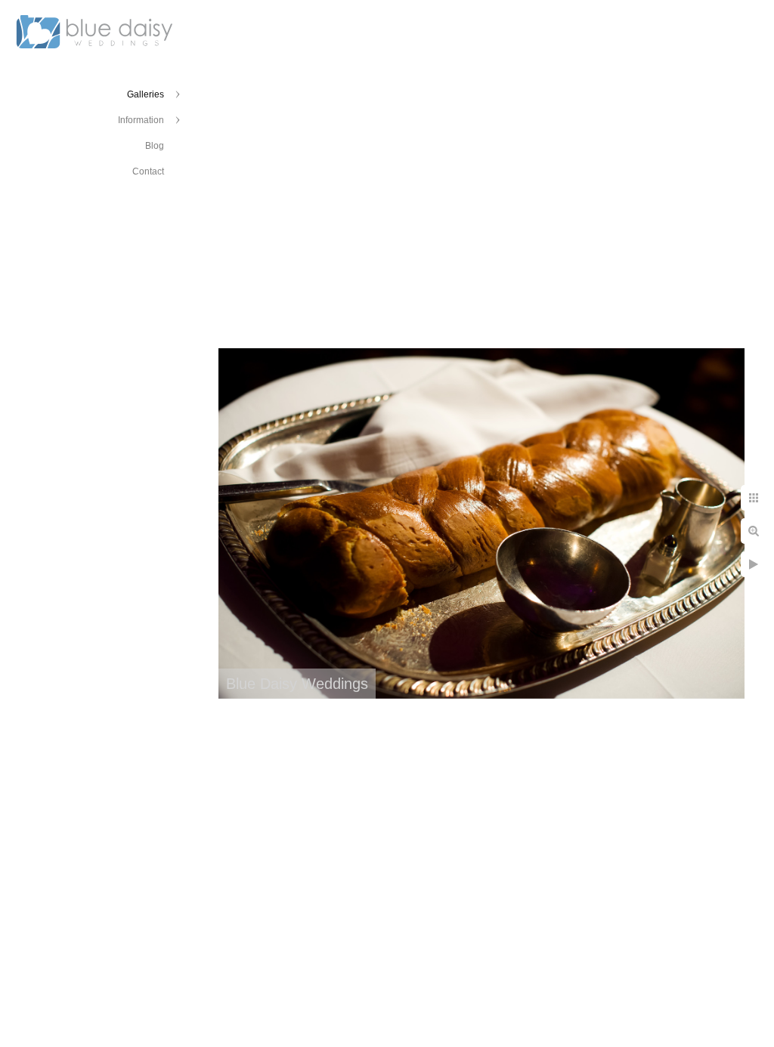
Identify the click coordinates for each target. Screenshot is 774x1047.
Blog (154, 146)
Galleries (145, 94)
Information (141, 120)
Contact (148, 171)
